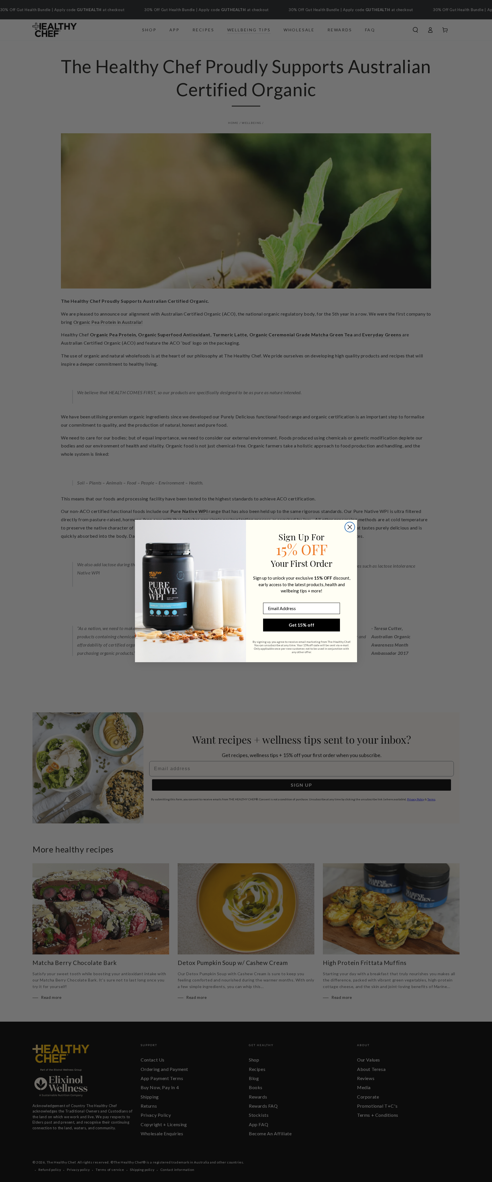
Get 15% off (301, 624)
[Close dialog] (350, 527)
